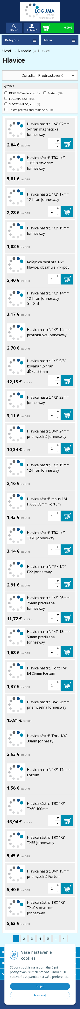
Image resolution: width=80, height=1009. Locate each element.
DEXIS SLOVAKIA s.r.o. (24, 93)
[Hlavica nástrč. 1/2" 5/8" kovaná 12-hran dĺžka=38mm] (16, 372)
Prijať (40, 986)
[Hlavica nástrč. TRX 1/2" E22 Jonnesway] (16, 575)
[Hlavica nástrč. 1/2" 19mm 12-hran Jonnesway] (16, 473)
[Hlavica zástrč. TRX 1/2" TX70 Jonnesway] (16, 541)
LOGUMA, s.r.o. (22, 99)
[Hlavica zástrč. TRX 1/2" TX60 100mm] (16, 812)
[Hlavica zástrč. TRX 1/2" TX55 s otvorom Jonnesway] (16, 169)
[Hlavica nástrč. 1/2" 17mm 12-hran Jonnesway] (16, 203)
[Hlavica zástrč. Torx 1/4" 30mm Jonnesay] (16, 744)
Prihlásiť (31, 30)
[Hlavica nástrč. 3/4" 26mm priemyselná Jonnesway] (16, 710)
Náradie (24, 50)
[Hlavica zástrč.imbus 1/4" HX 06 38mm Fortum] (16, 507)
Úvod (6, 50)
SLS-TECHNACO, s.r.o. (24, 104)
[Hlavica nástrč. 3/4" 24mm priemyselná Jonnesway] (16, 440)
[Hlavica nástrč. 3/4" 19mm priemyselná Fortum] (16, 880)
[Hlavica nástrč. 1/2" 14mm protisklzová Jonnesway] (16, 338)
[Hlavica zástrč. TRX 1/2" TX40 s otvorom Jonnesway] (16, 913)
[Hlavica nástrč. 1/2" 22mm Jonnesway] (16, 406)
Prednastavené (50, 75)
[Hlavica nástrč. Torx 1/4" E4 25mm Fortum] (16, 677)
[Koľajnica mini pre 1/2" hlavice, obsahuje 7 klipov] (16, 270)
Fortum (55, 93)
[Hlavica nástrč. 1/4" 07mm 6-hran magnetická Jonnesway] (16, 135)
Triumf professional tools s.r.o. (31, 110)
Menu (48, 40)
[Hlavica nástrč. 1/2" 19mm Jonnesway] (16, 236)
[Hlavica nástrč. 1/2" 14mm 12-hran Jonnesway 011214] (16, 304)
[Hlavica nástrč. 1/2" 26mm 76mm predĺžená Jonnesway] (16, 609)
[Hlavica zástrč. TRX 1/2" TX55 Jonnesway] (16, 846)
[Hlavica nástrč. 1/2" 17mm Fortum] (16, 778)
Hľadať (14, 30)
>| (64, 938)
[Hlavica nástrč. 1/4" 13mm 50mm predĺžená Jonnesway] (16, 643)
